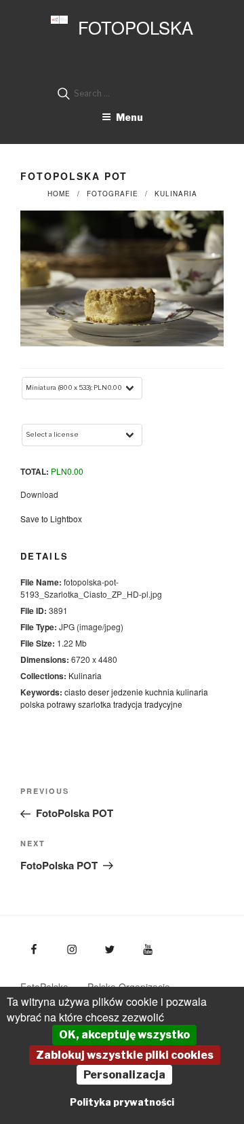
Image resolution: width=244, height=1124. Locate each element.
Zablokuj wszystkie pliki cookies (125, 1055)
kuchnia (159, 691)
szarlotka (94, 704)
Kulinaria (176, 193)
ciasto (75, 691)
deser (98, 691)
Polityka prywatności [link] (122, 1102)
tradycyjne (163, 704)
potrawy (61, 704)
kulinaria (192, 691)
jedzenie (127, 691)
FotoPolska (135, 27)
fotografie (112, 193)
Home (58, 193)
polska (32, 704)
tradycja (127, 704)
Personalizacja (124, 1074)
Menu (129, 117)
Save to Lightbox (51, 518)
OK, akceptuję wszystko (124, 1034)
